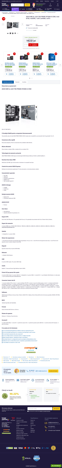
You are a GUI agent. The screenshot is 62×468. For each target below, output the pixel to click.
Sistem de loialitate (20, 432)
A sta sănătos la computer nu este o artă (11, 342)
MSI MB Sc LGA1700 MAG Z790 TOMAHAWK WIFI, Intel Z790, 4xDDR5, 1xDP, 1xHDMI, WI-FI (10, 64)
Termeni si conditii (19, 420)
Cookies (17, 423)
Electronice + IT (11, 12)
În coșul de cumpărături (34, 45)
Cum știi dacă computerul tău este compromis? (13, 334)
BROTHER (33, 432)
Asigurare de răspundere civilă (22, 435)
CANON (32, 428)
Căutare (27, 4)
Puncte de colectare (20, 428)
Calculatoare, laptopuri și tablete (21, 12)
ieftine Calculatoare (40, 357)
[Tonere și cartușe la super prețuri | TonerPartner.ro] (5, 5)
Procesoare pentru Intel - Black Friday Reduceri (27, 362)
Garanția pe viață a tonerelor (22, 433)
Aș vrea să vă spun (53, 371)
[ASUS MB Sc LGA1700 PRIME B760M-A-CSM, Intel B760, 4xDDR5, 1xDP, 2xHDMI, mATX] (13, 30)
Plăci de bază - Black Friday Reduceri (30, 360)
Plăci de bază (43, 12)
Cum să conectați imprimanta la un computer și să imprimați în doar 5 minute (19, 332)
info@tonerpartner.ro (42, 371)
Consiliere (24, 82)
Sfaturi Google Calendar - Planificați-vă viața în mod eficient (15, 337)
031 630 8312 (39, 5)
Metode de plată (19, 430)
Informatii (18, 418)
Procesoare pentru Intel (51, 12)
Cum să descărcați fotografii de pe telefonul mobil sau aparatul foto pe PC (18, 330)
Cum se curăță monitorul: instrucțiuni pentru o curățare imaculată (16, 335)
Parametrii (17, 82)
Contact (52, 1)
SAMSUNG (33, 430)
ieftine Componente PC (35, 358)
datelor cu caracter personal (45, 411)
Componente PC (37, 12)
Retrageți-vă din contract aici (22, 425)
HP (31, 427)
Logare (50, 5)
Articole (41, 1)
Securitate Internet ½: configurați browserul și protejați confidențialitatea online (19, 339)
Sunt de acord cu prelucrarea (39, 411)
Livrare (37, 1)
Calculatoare (30, 12)
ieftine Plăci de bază (16, 360)
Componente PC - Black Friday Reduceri (51, 358)
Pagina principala (5, 12)
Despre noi (33, 420)
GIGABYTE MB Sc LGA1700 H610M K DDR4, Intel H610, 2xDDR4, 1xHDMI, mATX (38, 64)
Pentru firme (47, 1)
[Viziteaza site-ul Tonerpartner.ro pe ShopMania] (36, 458)
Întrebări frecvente (20, 437)
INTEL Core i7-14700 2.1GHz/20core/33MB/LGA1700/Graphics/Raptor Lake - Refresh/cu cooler (51, 64)
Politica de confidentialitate (21, 421)
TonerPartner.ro (34, 418)
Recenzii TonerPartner (20, 438)
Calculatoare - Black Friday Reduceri (10, 358)
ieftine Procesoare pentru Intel (9, 362)
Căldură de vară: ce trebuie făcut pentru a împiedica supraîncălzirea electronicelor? (20, 340)
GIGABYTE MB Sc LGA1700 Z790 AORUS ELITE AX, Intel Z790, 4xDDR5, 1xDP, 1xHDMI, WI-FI (24, 65)
